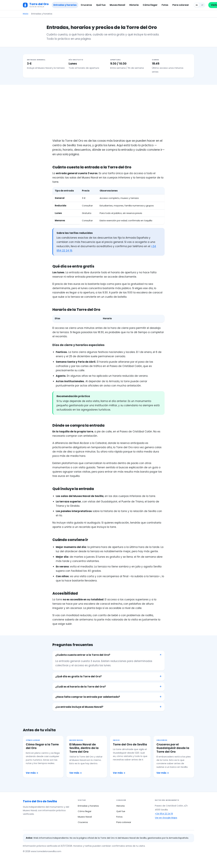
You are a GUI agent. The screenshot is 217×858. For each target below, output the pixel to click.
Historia (134, 4)
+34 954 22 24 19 (164, 813)
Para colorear (180, 4)
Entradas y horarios (65, 4)
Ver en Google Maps (166, 817)
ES (197, 5)
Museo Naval (117, 4)
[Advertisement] (108, 116)
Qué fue (101, 4)
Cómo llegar (150, 4)
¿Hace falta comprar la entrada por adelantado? (87, 697)
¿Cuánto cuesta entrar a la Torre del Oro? (82, 655)
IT (202, 5)
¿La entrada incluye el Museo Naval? (79, 707)
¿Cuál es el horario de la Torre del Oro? (80, 686)
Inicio (25, 13)
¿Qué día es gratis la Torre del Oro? (78, 676)
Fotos (165, 4)
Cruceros (86, 4)
